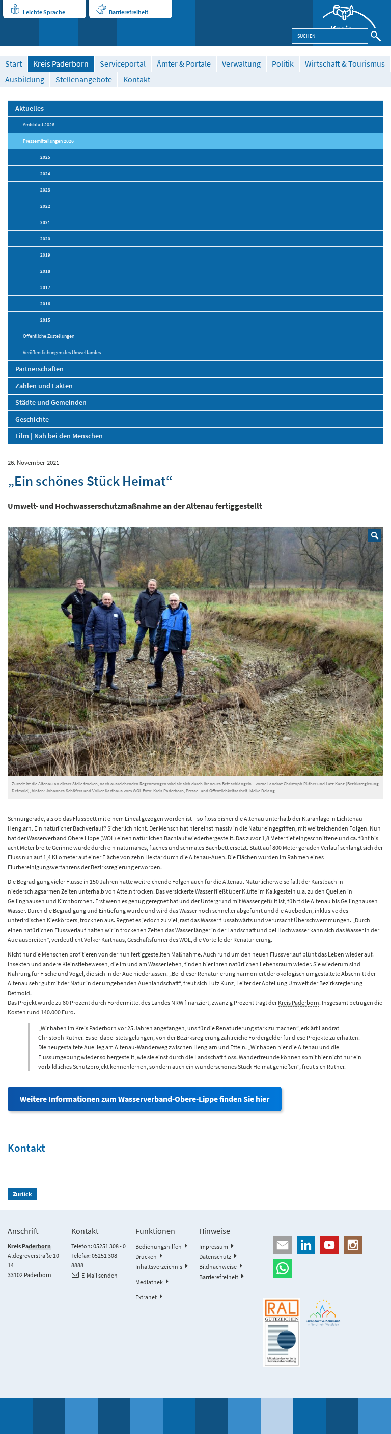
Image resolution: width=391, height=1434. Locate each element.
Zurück (22, 1194)
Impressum (213, 1246)
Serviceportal (123, 64)
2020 (45, 238)
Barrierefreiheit (128, 12)
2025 (45, 157)
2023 (45, 190)
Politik (283, 64)
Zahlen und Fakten (44, 385)
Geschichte (32, 419)
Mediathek (149, 1282)
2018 (45, 271)
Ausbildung (24, 79)
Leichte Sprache (44, 12)
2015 (45, 320)
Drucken (146, 1256)
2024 (45, 173)
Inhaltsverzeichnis (158, 1266)
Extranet (146, 1297)
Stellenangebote (83, 79)
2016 (45, 303)
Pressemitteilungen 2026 (48, 141)
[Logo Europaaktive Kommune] (323, 1312)
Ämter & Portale (184, 64)
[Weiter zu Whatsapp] (323, 1268)
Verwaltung (241, 64)
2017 (45, 287)
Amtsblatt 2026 (38, 124)
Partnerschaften (39, 368)
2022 (45, 206)
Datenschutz (215, 1256)
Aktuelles (29, 108)
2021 (45, 222)
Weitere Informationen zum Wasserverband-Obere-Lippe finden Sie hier (144, 1099)
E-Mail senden (99, 1275)
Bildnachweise (218, 1266)
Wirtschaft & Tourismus (345, 64)
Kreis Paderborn (61, 64)
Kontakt (136, 79)
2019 (45, 255)
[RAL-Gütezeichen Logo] (281, 1333)
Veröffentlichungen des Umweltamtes (62, 352)
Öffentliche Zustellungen (48, 336)
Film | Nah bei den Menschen (59, 435)
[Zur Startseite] (352, 23)
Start (13, 64)
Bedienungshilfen (158, 1246)
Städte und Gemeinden (51, 402)
